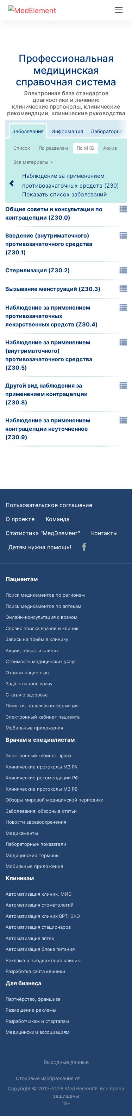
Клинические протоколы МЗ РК (41, 767)
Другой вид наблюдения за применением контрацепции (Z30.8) (46, 394)
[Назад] (12, 183)
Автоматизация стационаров (38, 927)
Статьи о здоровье (27, 695)
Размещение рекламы (31, 1010)
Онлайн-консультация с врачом (41, 617)
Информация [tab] (67, 131)
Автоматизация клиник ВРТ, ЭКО (43, 916)
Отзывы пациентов (27, 672)
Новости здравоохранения (36, 822)
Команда (58, 519)
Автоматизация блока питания (40, 949)
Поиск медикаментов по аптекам (43, 606)
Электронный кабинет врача (38, 755)
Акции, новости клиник (32, 650)
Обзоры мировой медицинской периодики (54, 800)
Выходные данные (66, 1062)
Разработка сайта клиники (35, 971)
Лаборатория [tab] (106, 131)
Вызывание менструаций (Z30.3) (53, 288)
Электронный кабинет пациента (43, 717)
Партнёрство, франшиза (33, 999)
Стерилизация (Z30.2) (37, 270)
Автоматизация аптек (30, 938)
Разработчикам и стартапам (37, 1021)
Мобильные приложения (34, 728)
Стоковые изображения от (48, 1078)
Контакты (104, 533)
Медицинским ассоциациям (37, 1032)
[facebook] (84, 548)
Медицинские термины (32, 855)
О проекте (20, 519)
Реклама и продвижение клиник (43, 960)
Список (21, 148)
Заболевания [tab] (28, 131)
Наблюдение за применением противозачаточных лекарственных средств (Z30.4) (51, 316)
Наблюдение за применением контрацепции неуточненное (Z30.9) (47, 429)
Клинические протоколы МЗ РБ (42, 789)
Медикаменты (22, 833)
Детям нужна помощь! (39, 547)
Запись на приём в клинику (37, 639)
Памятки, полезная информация (42, 705)
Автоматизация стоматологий (40, 905)
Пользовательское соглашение (49, 504)
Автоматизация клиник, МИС (38, 894)
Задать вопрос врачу (29, 683)
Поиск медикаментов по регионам (45, 595)
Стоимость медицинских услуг (41, 661)
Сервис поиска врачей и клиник (42, 628)
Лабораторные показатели (36, 844)
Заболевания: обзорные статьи (41, 811)
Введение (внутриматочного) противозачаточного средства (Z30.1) (48, 244)
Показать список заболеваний (64, 194)
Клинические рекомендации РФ (42, 777)
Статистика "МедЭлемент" (43, 533)
